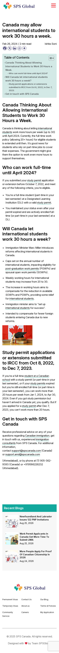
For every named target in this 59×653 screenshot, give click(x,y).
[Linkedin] (14, 48)
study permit (34, 180)
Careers (25, 612)
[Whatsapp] (19, 48)
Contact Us (26, 599)
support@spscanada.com (26, 450)
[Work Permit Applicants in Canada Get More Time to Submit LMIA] (12, 534)
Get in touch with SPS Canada (22, 94)
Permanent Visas (10, 599)
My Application (47, 612)
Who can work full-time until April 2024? (28, 73)
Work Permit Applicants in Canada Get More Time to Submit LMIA (34, 536)
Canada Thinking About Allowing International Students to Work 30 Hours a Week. (28, 66)
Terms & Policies (48, 606)
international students (21, 298)
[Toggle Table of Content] (49, 58)
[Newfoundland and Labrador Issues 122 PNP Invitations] (12, 516)
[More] (24, 48)
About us (25, 606)
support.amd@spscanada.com (22, 454)
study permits (37, 383)
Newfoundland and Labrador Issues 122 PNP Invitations (36, 518)
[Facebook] (5, 48)
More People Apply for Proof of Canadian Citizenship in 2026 (36, 554)
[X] (10, 48)
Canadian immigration (37, 435)
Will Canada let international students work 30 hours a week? (26, 79)
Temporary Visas (10, 606)
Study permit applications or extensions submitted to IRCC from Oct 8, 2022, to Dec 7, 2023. (30, 87)
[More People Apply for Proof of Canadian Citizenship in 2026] (12, 551)
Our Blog (44, 599)
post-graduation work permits (22, 268)
